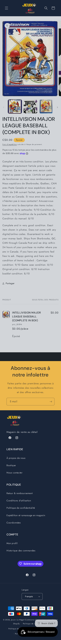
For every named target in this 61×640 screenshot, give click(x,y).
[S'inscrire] (50, 401)
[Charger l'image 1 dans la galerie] (15, 106)
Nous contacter (14, 472)
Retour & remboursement (20, 493)
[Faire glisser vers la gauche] (3, 107)
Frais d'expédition (9, 144)
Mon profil (12, 543)
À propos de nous (16, 458)
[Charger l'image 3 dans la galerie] (46, 106)
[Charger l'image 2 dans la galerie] (30, 106)
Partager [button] (10, 283)
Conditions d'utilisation (19, 500)
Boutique (11, 465)
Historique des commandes (21, 550)
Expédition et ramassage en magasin (26, 515)
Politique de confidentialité (21, 507)
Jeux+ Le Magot (18, 619)
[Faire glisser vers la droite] (57, 107)
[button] (6, 8)
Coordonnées (14, 522)
